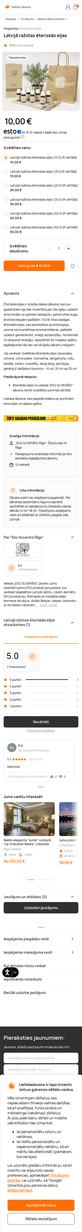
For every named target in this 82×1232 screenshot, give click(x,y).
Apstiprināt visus (41, 1205)
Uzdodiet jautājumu (41, 907)
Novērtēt (41, 721)
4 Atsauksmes (27, 569)
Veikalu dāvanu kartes (51, 19)
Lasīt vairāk (48, 605)
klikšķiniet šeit (20, 1190)
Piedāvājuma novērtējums (41, 637)
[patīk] (72, 266)
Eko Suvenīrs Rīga (30, 28)
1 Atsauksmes (23, 45)
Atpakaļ (11, 19)
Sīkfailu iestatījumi (41, 1218)
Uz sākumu (27, 19)
